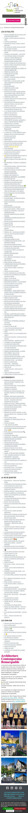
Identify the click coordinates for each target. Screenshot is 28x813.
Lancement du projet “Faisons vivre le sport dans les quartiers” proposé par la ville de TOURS (15, 528)
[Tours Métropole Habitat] (14, 8)
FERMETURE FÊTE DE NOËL (11, 73)
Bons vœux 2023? (8, 255)
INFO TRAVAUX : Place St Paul (11, 353)
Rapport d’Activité (8, 225)
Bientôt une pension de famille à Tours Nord (15, 301)
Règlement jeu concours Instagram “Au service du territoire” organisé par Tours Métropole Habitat (14, 382)
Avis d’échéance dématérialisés (12, 303)
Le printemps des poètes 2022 (11, 248)
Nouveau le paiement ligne (10, 362)
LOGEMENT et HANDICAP (10, 389)
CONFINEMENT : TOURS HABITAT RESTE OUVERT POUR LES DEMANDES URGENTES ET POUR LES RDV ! (15, 292)
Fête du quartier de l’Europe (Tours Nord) (14, 551)
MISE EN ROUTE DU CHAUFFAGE (12, 207)
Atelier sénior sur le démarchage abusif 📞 (14, 432)
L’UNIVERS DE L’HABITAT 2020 (12, 458)
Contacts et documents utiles (11, 643)
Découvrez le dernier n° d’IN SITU (12, 365)
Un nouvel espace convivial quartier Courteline (15, 535)
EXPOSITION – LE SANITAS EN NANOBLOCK (15, 437)
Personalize (10, 811)
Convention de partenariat (10, 408)
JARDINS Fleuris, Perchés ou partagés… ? (14, 374)
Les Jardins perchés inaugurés (11, 349)
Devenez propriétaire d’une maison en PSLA (15, 308)
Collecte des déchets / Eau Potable (13, 330)
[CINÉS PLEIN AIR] (8, 562)
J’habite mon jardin (8, 648)
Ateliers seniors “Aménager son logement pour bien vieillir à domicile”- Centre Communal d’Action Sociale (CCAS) (15, 516)
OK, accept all (8, 808)
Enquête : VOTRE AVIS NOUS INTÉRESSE (14, 453)
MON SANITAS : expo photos (11, 456)
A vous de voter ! (8, 205)
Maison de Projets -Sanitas (10, 471)
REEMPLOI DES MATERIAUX (11, 253)
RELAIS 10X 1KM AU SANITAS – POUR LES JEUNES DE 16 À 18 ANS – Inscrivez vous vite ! (15, 608)
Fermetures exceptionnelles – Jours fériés (14, 54)
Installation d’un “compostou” (11, 599)
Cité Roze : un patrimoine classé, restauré (14, 314)
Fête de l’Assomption (9, 86)
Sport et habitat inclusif (10, 625)
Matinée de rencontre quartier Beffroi (13, 534)
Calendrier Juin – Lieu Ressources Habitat (14, 232)
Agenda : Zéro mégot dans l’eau (12, 502)
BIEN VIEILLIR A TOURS (10, 410)
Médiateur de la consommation (11, 280)
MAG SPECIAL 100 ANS (10, 260)
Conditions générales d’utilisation (14, 794)
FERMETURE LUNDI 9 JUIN (11, 97)
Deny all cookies (20, 808)
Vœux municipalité (8, 148)
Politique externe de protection (14, 792)
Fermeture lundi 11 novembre (11, 123)
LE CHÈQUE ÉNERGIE (9, 75)
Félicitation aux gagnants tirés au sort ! (13, 358)
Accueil (1, 27)
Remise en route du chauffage (11, 153)
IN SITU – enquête (8, 630)
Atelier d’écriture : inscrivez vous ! (12, 262)
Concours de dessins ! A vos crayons (13, 283)
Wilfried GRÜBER (20, 699)
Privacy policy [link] (18, 811)
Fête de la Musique (9, 230)
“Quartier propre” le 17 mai (10, 553)
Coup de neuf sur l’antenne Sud (11, 354)
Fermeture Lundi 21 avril (10, 105)
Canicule (6, 319)
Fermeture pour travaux (10, 136)
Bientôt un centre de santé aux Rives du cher (15, 187)
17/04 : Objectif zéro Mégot (11, 424)
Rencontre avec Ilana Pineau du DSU (13, 623)
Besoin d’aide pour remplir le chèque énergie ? (15, 141)
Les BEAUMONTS (8, 433)
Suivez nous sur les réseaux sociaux (13, 296)
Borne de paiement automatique (12, 299)
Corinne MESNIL (14, 698)
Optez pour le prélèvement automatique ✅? (15, 185)
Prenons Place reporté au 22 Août (12, 469)
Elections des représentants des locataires (14, 221)
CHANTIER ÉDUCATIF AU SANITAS (12, 439)
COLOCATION (7, 84)
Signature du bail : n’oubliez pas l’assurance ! (15, 246)
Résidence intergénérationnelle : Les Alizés (14, 351)
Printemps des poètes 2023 (11, 435)
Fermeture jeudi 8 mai (9, 100)
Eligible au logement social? (11, 297)
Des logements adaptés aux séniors (13, 244)
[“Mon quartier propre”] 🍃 (10, 555)
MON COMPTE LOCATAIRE (14, 20)
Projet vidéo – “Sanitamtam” (11, 363)
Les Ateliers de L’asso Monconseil (12, 342)
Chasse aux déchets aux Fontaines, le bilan (14, 356)
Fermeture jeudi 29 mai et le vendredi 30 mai (15, 98)
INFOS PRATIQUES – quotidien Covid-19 (14, 340)
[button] (21, 16)
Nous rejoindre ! (8, 289)
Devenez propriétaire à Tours (11, 287)
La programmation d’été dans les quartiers (14, 532)
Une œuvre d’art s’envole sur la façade (13, 143)
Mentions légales (9, 796)
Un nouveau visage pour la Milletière (13, 644)
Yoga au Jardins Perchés (10, 417)
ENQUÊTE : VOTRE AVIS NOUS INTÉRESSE (14, 77)
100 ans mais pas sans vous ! (11, 442)
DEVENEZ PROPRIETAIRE (10, 173)
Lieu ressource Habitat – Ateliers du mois (14, 209)
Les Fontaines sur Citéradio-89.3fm (12, 605)
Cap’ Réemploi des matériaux (11, 637)
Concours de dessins (9, 423)
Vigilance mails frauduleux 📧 (11, 175)
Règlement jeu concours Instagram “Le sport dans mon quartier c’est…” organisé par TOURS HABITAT (15, 414)
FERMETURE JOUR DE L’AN (11, 72)
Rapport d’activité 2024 (10, 89)
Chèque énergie (8, 139)
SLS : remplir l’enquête (9, 79)
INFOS (5, 331)
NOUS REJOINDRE (8, 237)
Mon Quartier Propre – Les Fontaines (13, 360)
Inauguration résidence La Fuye (11, 239)
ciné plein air (7, 560)
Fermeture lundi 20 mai (9, 137)
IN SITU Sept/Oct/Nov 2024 (11, 130)
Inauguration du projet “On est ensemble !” (14, 546)
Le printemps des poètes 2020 (11, 344)
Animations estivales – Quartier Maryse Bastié (15, 491)
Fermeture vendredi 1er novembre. (12, 125)
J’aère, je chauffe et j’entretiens (12, 372)
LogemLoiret (6, 698)
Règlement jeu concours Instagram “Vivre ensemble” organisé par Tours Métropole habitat (14, 392)
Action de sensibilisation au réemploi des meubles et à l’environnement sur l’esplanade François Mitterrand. (15, 494)
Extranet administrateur (14, 798)
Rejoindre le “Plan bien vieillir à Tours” (13, 180)
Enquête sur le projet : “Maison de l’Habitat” (14, 403)
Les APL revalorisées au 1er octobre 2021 (14, 273)
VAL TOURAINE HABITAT (19, 701)
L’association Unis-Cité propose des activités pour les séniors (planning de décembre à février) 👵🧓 (15, 428)
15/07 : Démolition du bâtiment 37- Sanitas (14, 455)
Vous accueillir (7, 324)
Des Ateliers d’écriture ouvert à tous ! (13, 464)
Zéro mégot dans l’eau (9, 178)
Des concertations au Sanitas (11, 285)
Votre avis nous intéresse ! (11, 114)
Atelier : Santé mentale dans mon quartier (14, 541)
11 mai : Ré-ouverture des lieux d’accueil (14, 328)
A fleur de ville (7, 367)
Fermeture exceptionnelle (10, 41)
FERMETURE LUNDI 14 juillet (11, 88)
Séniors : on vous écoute (10, 278)
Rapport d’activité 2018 (10, 646)
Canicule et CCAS (8, 223)
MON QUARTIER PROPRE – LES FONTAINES (15, 282)
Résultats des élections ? (10, 196)
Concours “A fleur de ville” (10, 326)
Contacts (21, 796)
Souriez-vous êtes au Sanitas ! (11, 271)
